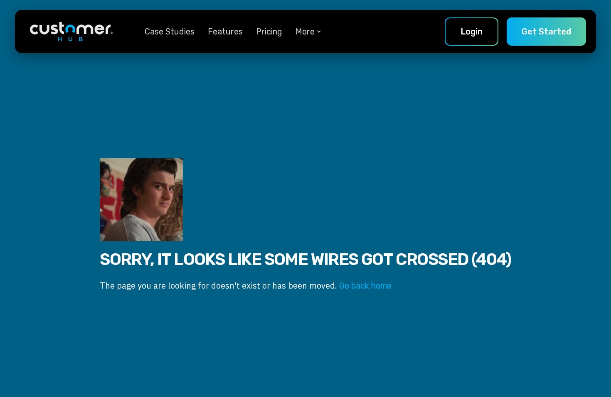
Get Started (546, 32)
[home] (71, 31)
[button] (305, 31)
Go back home (365, 286)
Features (225, 32)
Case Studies (170, 32)
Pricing (269, 32)
